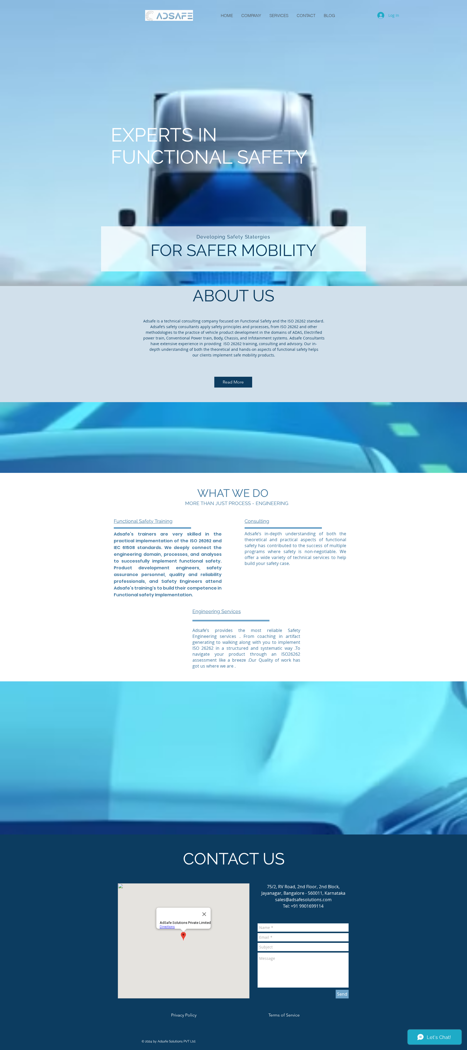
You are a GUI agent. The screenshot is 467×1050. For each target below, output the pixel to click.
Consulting (257, 521)
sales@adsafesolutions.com (303, 900)
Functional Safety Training (143, 521)
